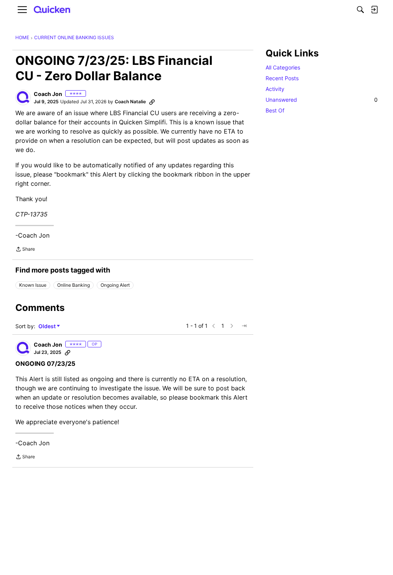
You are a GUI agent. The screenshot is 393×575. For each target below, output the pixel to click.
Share (25, 250)
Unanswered (322, 99)
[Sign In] (374, 10)
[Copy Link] (152, 101)
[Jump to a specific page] (244, 326)
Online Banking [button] (73, 285)
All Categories (283, 67)
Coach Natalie (130, 101)
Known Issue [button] (32, 285)
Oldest (47, 326)
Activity (275, 89)
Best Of (275, 110)
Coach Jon (48, 94)
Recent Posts (282, 78)
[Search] (360, 10)
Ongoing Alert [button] (115, 285)
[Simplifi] (52, 9)
